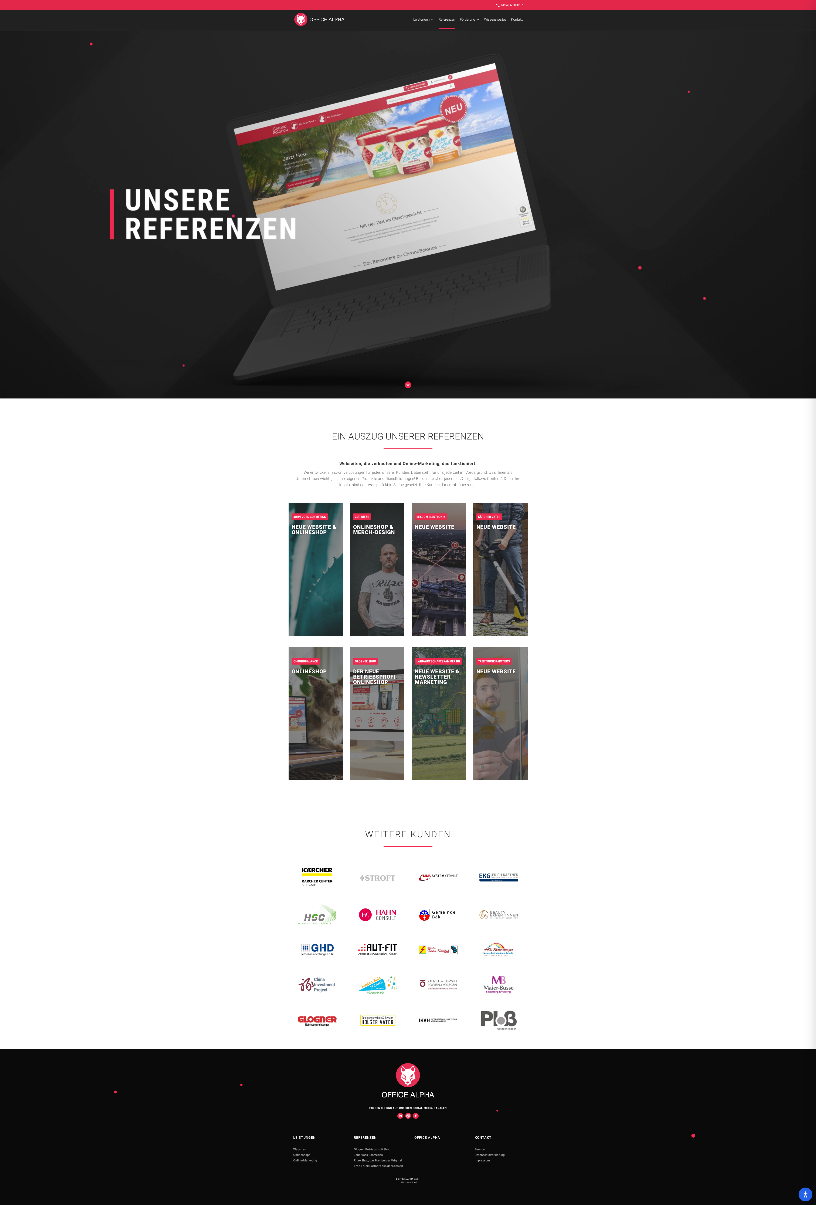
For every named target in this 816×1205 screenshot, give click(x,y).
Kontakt (517, 19)
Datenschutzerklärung (490, 1155)
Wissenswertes (495, 19)
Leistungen (421, 19)
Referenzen (447, 19)
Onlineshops (301, 1155)
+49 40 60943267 (511, 5)
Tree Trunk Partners (378, 1166)
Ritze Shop (378, 1160)
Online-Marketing (305, 1160)
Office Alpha (427, 1138)
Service (480, 1149)
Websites (299, 1149)
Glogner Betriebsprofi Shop (372, 1149)
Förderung (467, 19)
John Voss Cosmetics (368, 1155)
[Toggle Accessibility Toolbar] (805, 1194)
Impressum (482, 1160)
